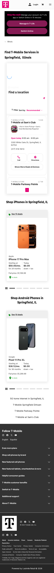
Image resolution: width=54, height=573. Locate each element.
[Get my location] (44, 98)
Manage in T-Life (27, 23)
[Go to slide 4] (30, 288)
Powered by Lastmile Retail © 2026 (27, 568)
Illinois (9, 41)
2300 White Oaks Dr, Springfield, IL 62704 (26, 143)
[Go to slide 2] (17, 288)
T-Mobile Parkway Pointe (27, 411)
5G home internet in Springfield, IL (27, 398)
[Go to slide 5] (37, 288)
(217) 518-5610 (17, 149)
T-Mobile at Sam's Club (27, 417)
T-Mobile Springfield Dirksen (27, 404)
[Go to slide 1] (10, 288)
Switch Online (27, 31)
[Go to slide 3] (24, 288)
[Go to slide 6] (44, 288)
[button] (34, 110)
